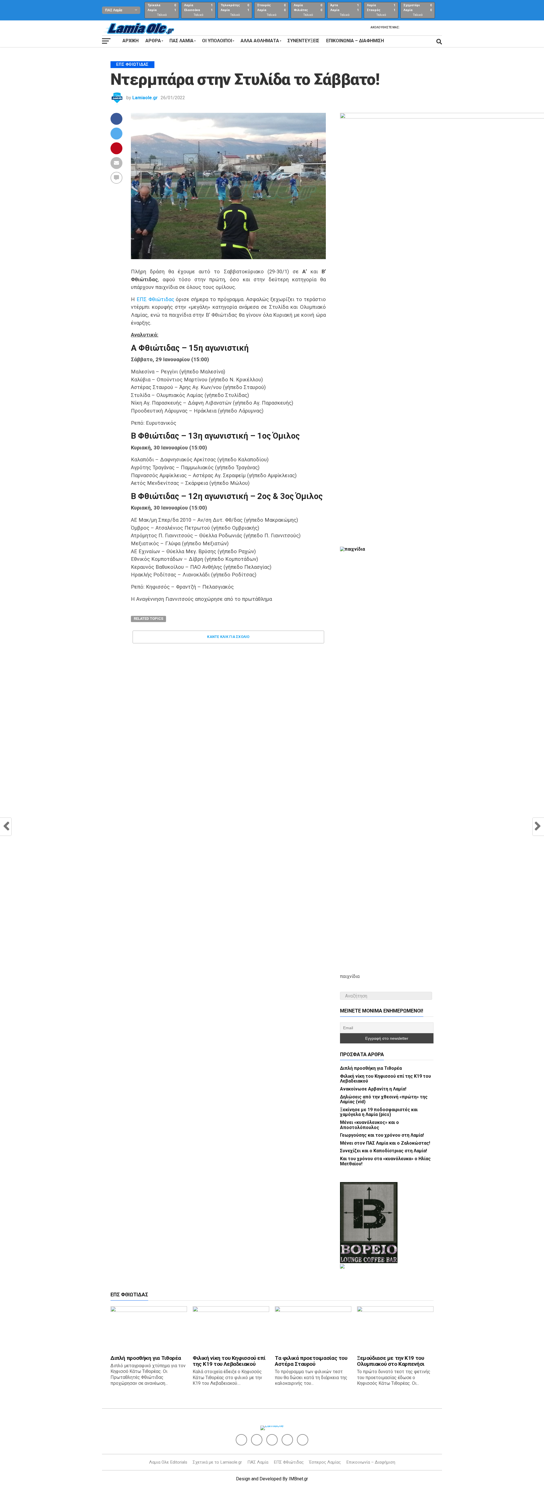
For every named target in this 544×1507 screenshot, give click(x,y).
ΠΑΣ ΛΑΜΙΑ (181, 40)
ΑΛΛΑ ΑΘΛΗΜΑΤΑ (260, 40)
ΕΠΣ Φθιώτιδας (155, 299)
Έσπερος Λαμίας (325, 1462)
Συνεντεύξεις (303, 40)
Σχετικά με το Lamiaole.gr (217, 1462)
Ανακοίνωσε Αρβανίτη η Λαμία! (373, 1089)
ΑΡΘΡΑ (153, 40)
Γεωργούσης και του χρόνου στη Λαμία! (382, 1135)
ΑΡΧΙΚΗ (130, 40)
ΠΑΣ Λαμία (257, 1462)
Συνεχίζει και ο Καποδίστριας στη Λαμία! (383, 1150)
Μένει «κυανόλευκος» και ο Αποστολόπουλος (369, 1125)
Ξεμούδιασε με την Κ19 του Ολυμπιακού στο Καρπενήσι (390, 1361)
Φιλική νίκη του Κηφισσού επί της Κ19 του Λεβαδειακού (385, 1078)
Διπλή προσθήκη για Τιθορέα (371, 1068)
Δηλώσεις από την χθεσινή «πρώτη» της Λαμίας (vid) (384, 1099)
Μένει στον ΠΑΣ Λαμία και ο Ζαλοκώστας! (385, 1143)
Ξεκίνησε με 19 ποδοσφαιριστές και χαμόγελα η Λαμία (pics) (379, 1112)
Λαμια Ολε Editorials (168, 1462)
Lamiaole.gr (145, 97)
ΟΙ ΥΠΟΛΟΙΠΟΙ (217, 40)
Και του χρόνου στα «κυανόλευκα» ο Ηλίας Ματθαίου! (385, 1161)
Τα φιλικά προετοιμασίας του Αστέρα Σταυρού (311, 1361)
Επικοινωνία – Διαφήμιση (355, 40)
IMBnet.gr (298, 1478)
